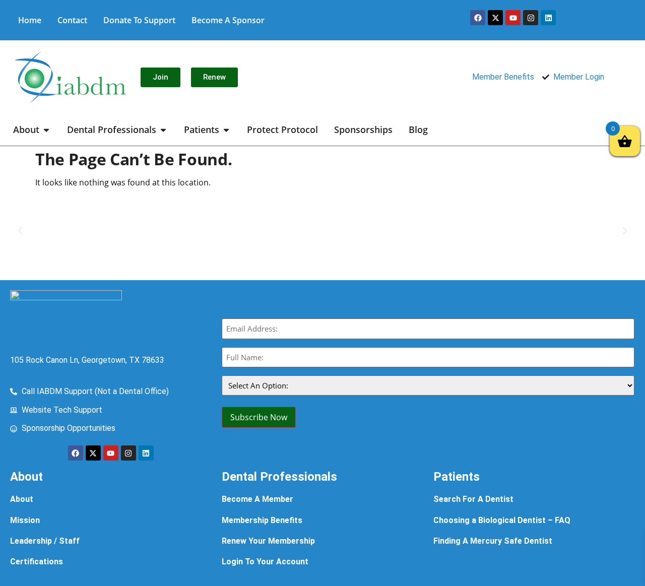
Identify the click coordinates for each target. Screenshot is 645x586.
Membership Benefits (262, 520)
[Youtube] (513, 17)
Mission (25, 520)
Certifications (36, 561)
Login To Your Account (265, 561)
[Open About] (46, 130)
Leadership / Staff (45, 541)
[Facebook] (477, 17)
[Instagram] (530, 17)
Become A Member (257, 499)
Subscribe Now (258, 417)
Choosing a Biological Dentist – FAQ (501, 520)
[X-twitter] (495, 17)
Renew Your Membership (268, 541)
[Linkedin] (548, 17)
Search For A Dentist (473, 499)
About (21, 499)
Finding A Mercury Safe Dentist (492, 541)
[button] (20, 231)
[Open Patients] (226, 130)
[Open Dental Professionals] (163, 130)
